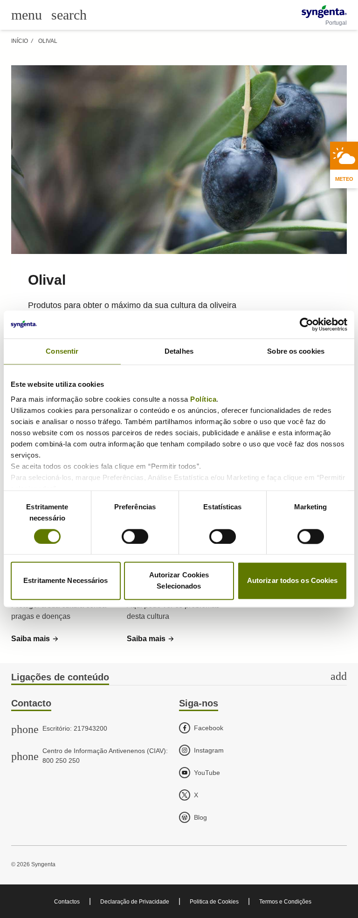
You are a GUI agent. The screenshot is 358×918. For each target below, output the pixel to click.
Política (203, 399)
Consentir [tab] (62, 351)
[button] (35, 638)
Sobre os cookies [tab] (295, 351)
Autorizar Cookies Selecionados (179, 580)
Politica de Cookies (214, 901)
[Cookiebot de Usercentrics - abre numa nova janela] (306, 324)
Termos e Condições (285, 901)
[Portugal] (324, 11)
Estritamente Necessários (65, 581)
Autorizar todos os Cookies (292, 581)
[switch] (135, 536)
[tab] (179, 678)
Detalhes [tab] (179, 351)
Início (19, 41)
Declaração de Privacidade (134, 901)
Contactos (67, 901)
